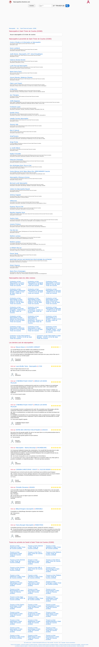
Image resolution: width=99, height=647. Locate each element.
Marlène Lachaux (15, 235)
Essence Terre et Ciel (16, 206)
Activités (32, 5)
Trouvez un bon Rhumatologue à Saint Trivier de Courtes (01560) (17, 591)
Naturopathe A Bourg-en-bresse (19, 177)
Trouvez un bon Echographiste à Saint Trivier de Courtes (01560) (52, 606)
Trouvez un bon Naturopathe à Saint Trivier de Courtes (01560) (16, 629)
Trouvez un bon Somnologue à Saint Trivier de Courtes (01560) (34, 629)
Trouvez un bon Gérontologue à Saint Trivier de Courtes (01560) (34, 606)
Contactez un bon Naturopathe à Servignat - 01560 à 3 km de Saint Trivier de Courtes (35, 283)
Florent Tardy (14, 253)
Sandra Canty (14, 218)
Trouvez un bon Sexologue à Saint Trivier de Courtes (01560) (35, 598)
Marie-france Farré (16, 71)
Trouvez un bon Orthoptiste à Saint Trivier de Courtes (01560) (52, 629)
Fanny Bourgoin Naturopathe (24, 525)
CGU (60, 642)
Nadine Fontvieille (15, 153)
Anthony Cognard (15, 194)
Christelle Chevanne (22, 487)
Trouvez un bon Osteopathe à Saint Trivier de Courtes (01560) (16, 554)
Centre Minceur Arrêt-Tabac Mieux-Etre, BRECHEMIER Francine (30, 171)
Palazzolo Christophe (16, 159)
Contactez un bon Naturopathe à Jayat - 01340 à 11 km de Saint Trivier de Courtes (35, 328)
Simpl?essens (14, 136)
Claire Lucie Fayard (16, 83)
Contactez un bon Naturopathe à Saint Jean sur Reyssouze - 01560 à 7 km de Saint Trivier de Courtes (17, 300)
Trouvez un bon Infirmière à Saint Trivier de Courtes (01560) (35, 576)
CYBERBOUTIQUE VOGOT (24, 381)
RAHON (32, 487)
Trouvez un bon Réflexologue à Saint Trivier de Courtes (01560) (34, 637)
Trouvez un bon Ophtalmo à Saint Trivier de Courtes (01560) (53, 547)
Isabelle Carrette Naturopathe (19, 118)
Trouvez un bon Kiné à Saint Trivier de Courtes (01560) (53, 561)
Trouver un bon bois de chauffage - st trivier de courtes (77, 644)
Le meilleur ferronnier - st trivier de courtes (37, 644)
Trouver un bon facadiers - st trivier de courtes (19, 644)
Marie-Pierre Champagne (17, 271)
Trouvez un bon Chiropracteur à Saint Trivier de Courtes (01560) (52, 637)
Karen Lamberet (15, 48)
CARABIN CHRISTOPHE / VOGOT (26, 469)
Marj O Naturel (14, 130)
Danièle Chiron (14, 112)
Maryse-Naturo (20, 347)
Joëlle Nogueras (15, 100)
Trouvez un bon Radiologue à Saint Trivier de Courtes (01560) (34, 562)
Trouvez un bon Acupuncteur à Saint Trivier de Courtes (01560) (34, 614)
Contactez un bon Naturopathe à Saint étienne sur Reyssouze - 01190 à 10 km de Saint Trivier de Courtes (17, 319)
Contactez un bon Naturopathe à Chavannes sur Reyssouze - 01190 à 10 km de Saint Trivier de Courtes (35, 320)
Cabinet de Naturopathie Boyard (20, 189)
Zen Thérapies (14, 95)
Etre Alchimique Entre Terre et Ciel (20, 165)
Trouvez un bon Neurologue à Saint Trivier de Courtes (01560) (34, 591)
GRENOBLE (39, 509)
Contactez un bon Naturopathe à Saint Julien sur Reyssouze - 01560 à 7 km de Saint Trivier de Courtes (35, 300)
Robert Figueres (15, 265)
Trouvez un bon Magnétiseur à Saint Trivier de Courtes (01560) (34, 622)
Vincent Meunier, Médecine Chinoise (21, 77)
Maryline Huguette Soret (17, 212)
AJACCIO (45, 430)
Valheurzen (13, 200)
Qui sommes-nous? (28, 642)
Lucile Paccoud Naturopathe (18, 65)
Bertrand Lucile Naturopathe (18, 183)
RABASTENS (39, 525)
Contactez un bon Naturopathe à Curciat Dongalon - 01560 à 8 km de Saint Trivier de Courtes (18, 309)
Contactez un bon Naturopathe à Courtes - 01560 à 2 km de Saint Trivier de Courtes (17, 283)
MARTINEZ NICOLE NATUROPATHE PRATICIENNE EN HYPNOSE (31, 259)
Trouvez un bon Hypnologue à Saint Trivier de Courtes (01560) (16, 622)
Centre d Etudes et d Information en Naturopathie (25, 42)
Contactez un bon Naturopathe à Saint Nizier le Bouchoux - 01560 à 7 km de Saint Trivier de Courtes (53, 300)
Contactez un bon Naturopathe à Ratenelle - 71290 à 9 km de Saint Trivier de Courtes (53, 309)
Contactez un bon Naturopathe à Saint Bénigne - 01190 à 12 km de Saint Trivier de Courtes (49, 337)
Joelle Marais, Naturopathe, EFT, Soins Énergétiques (26, 54)
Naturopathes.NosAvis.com (21, 2)
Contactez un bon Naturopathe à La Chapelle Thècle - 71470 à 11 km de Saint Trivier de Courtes (53, 329)
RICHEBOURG (42, 447)
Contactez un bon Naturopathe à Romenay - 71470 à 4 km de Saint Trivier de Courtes (35, 291)
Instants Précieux (15, 224)
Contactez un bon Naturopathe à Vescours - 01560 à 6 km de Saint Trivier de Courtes (53, 291)
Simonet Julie (14, 124)
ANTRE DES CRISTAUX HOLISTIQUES (28, 430)
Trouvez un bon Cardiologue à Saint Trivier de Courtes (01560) (52, 599)
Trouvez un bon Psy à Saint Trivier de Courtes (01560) (35, 553)
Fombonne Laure (15, 106)
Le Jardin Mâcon (15, 147)
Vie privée (56, 642)
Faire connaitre (50, 642)
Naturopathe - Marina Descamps (26, 447)
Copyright (63, 642)
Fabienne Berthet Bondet (17, 59)
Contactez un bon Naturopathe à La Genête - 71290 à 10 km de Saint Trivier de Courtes (53, 319)
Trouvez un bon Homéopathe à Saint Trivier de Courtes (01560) (16, 614)
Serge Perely (14, 142)
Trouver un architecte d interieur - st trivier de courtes (56, 644)
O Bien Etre (13, 89)
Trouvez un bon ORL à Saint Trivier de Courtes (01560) (35, 569)
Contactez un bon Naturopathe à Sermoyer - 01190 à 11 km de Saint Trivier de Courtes (21, 337)
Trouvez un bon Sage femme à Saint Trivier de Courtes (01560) (17, 598)
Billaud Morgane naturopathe (24, 509)
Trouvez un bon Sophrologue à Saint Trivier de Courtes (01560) (52, 614)
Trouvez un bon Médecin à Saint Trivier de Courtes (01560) (53, 553)
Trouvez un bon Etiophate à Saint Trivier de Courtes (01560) (17, 637)
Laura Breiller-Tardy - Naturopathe (26, 366)
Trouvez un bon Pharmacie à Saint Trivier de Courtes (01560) (17, 547)
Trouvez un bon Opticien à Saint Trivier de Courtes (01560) (35, 547)
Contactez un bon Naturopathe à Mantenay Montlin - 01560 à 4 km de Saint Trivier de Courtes (17, 291)
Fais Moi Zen (14, 230)
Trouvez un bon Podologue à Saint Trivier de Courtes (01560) (53, 583)
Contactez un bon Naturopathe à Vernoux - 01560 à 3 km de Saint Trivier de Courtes (53, 283)
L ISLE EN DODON (45, 469)
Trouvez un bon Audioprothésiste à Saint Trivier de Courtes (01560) (53, 622)
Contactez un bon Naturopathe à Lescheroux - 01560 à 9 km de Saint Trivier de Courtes (35, 309)
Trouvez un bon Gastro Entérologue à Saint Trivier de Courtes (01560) (17, 606)
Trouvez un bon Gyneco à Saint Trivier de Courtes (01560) (17, 569)
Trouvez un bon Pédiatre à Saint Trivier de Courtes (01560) (53, 576)
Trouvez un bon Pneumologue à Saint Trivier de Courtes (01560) (52, 591)
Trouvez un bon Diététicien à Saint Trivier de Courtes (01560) (17, 576)
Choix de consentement (70, 642)
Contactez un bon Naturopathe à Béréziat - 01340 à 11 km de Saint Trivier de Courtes (17, 328)
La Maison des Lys (15, 247)
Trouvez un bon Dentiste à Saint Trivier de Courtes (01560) (17, 561)
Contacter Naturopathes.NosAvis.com (39, 642)
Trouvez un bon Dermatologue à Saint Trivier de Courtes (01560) (52, 569)
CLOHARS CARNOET (33, 347)
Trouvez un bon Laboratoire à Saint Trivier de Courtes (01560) (34, 583)
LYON (40, 366)
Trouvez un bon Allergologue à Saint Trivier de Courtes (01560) (16, 583)
